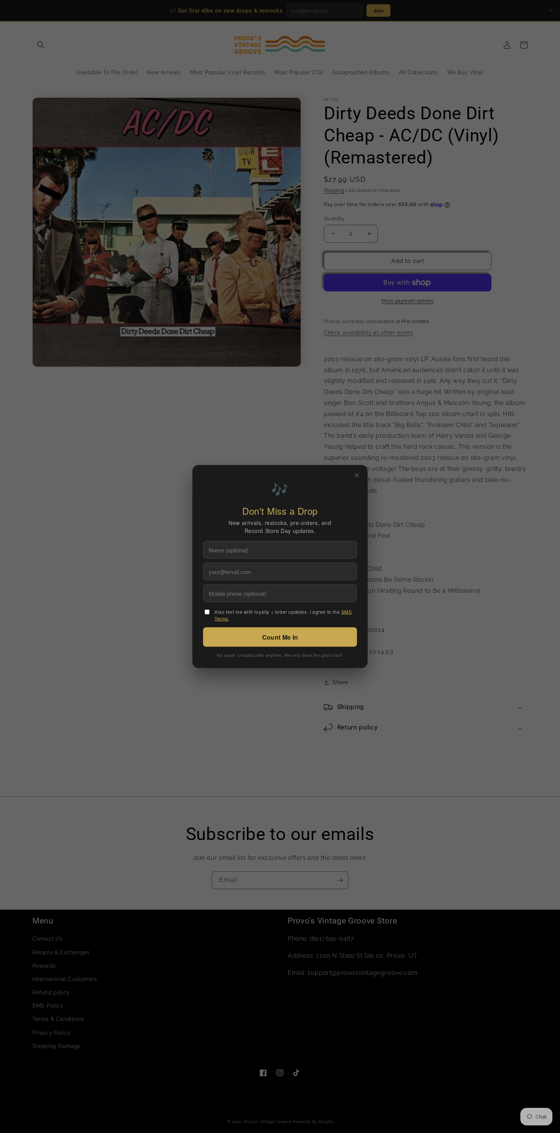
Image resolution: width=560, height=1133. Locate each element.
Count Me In (280, 637)
